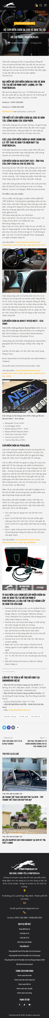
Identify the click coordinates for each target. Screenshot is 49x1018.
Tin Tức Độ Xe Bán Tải (24, 23)
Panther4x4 (7, 111)
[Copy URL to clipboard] (18, 728)
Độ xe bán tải (35, 717)
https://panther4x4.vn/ (19, 710)
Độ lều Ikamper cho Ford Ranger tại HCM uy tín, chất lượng (24, 841)
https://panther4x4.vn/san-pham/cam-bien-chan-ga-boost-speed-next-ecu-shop (24, 373)
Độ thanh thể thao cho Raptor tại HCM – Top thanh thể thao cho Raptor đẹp (22, 798)
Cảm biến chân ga (10, 717)
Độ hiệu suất (23, 717)
